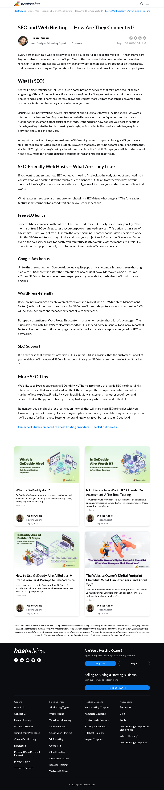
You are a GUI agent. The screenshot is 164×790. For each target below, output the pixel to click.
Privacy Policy (22, 761)
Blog (122, 713)
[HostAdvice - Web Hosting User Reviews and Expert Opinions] (27, 3)
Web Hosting (56, 713)
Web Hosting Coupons (97, 707)
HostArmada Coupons (97, 719)
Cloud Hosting (57, 751)
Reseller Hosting (58, 764)
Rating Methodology (115, 11)
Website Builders (58, 771)
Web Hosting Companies (134, 742)
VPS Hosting (56, 739)
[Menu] (147, 3)
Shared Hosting (57, 726)
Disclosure (20, 745)
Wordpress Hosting (60, 719)
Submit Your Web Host (27, 732)
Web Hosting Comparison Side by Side (134, 728)
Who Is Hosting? (129, 735)
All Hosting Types (59, 707)
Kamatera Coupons (95, 713)
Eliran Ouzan (40, 38)
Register (100, 663)
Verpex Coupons (94, 739)
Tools (123, 719)
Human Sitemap (23, 719)
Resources (125, 707)
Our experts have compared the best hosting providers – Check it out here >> (67, 427)
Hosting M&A (115, 687)
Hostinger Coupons (95, 726)
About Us (19, 707)
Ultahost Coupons (94, 732)
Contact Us (20, 713)
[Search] (141, 3)
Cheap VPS (55, 745)
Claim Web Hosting (25, 739)
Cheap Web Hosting (60, 732)
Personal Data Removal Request (27, 753)
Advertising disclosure (138, 11)
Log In (134, 663)
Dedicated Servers (59, 758)
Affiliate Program (23, 726)
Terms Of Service (23, 767)
